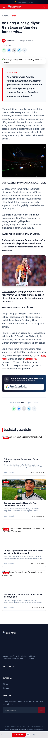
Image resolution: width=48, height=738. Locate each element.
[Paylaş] (34, 735)
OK (42, 710)
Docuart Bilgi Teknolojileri (18, 729)
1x (28, 735)
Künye (5, 684)
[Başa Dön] (40, 735)
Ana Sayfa (5, 16)
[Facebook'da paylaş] (9, 50)
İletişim (6, 688)
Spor (14, 16)
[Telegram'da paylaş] (19, 50)
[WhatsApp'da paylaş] (4, 50)
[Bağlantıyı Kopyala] (24, 50)
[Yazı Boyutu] (7, 735)
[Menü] (4, 7)
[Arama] (44, 7)
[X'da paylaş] (14, 50)
